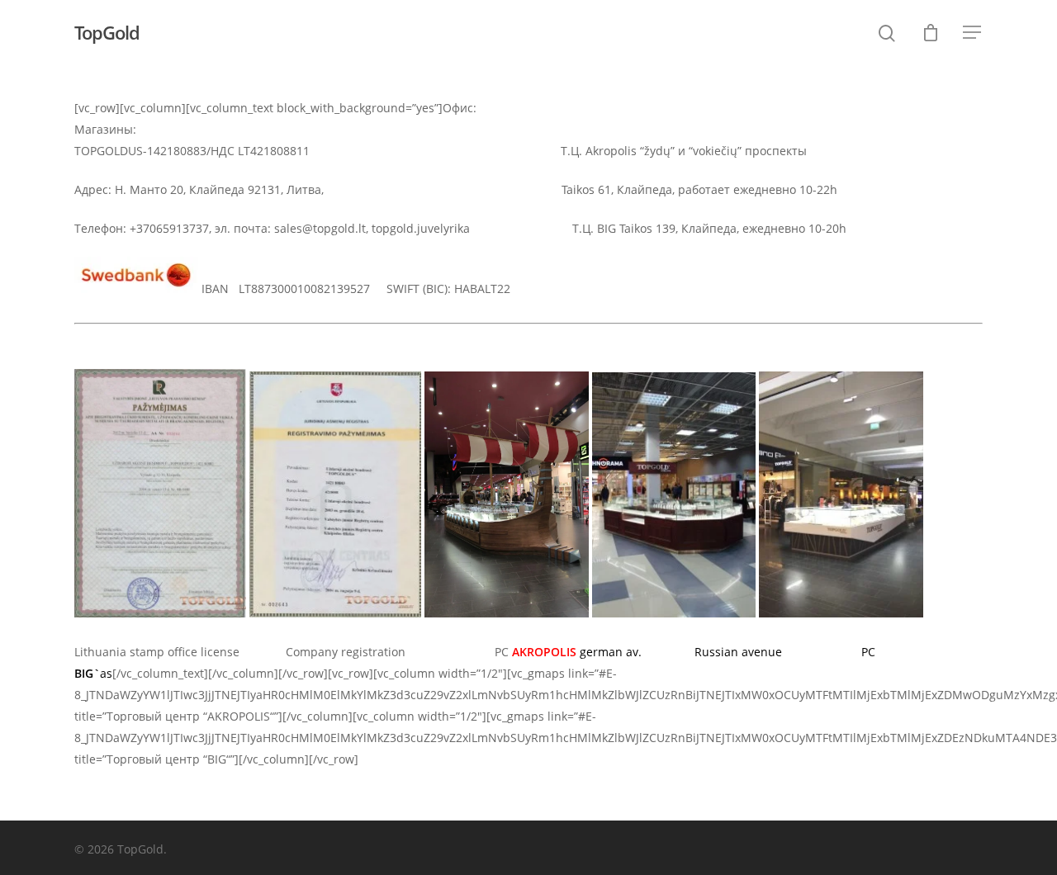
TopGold (107, 32)
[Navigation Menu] (973, 32)
